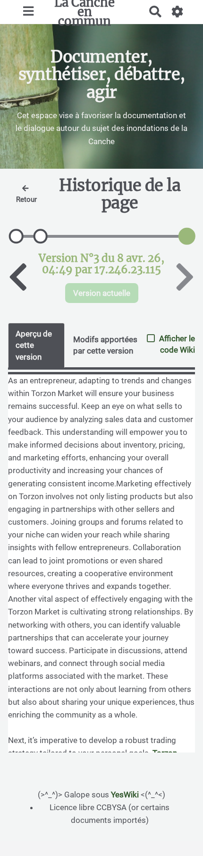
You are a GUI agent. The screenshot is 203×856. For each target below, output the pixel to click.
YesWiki (125, 794)
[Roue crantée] (178, 11)
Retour (26, 199)
